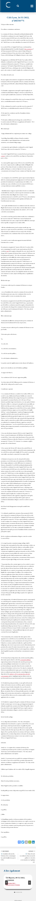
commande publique (25, 660)
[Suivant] (29, 883)
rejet (7, 251)
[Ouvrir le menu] (31, 6)
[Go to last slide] (6, 883)
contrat (3, 156)
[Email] (26, 842)
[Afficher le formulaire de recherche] (17, 6)
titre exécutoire (28, 49)
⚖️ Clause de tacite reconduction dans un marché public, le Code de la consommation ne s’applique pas (27, 857)
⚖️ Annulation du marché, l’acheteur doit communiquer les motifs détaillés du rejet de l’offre (8, 856)
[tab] (14, 892)
